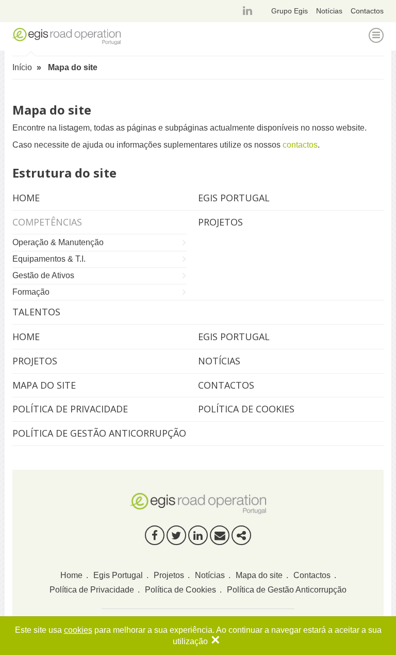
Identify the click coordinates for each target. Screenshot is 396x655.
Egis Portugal (234, 336)
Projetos (34, 361)
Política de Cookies (246, 409)
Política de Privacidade (70, 409)
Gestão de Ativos (43, 275)
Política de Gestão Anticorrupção (99, 433)
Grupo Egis (289, 11)
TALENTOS (36, 312)
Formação (31, 291)
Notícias (329, 11)
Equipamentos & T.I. (49, 258)
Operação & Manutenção (58, 242)
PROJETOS (220, 222)
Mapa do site (44, 385)
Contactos (367, 11)
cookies (78, 630)
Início (22, 67)
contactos (300, 144)
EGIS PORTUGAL (234, 197)
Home (26, 336)
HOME (26, 197)
